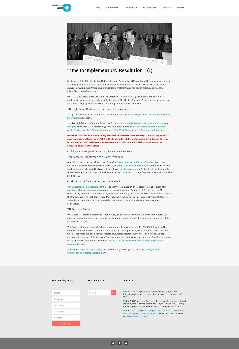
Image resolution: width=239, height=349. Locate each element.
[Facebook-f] (119, 343)
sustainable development (134, 123)
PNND (164, 311)
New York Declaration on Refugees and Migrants (139, 130)
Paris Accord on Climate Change (91, 130)
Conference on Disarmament (87, 186)
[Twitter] (113, 343)
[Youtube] (126, 343)
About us (167, 8)
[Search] (113, 292)
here (75, 151)
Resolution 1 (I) (91, 84)
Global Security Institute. (138, 316)
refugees (71, 126)
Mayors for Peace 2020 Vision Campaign (140, 313)
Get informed (149, 8)
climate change (156, 123)
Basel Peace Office (175, 311)
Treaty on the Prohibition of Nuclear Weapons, (140, 162)
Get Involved (112, 8)
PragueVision (155, 311)
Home (98, 8)
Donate (180, 8)
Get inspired (131, 8)
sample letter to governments (132, 165)
